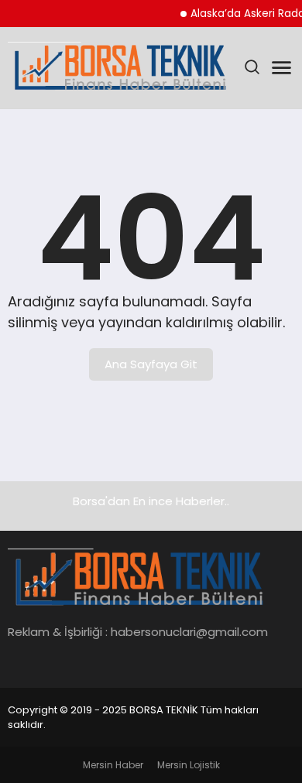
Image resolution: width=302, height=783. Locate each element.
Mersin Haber (113, 764)
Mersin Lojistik (188, 764)
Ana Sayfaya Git (151, 364)
